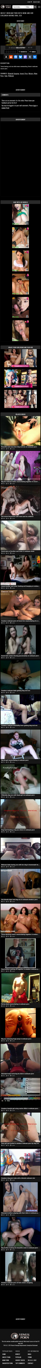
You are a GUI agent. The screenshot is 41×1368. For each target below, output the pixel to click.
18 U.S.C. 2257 (32, 1360)
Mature (31, 73)
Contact (30, 1363)
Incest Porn (24, 73)
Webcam (11, 76)
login (34, 105)
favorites (24, 52)
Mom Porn (5, 1360)
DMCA (29, 1354)
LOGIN (28, 2)
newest (17, 1354)
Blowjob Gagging (13, 73)
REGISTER (35, 2)
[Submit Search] (35, 7)
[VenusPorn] (5, 7)
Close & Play (20, 47)
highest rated (20, 1360)
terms (30, 1357)
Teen (5, 76)
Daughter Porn (7, 1363)
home (4, 1354)
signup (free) (5, 108)
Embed (34, 52)
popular (18, 1357)
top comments (20, 1363)
